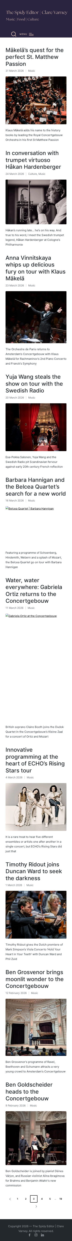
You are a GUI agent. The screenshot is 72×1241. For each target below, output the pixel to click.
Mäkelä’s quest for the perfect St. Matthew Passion (35, 57)
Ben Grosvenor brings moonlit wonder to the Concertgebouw (35, 979)
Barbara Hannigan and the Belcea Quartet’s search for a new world (36, 486)
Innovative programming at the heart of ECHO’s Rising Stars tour (35, 760)
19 (60, 1198)
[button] (9, 1199)
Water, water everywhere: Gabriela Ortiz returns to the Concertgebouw (34, 590)
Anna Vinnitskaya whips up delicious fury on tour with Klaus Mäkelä (36, 268)
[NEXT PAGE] (36, 1206)
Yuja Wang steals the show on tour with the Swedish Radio (34, 383)
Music (31, 70)
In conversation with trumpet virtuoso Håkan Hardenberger (33, 160)
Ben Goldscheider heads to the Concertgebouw (29, 1091)
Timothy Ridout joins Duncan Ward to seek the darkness (34, 871)
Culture (32, 173)
